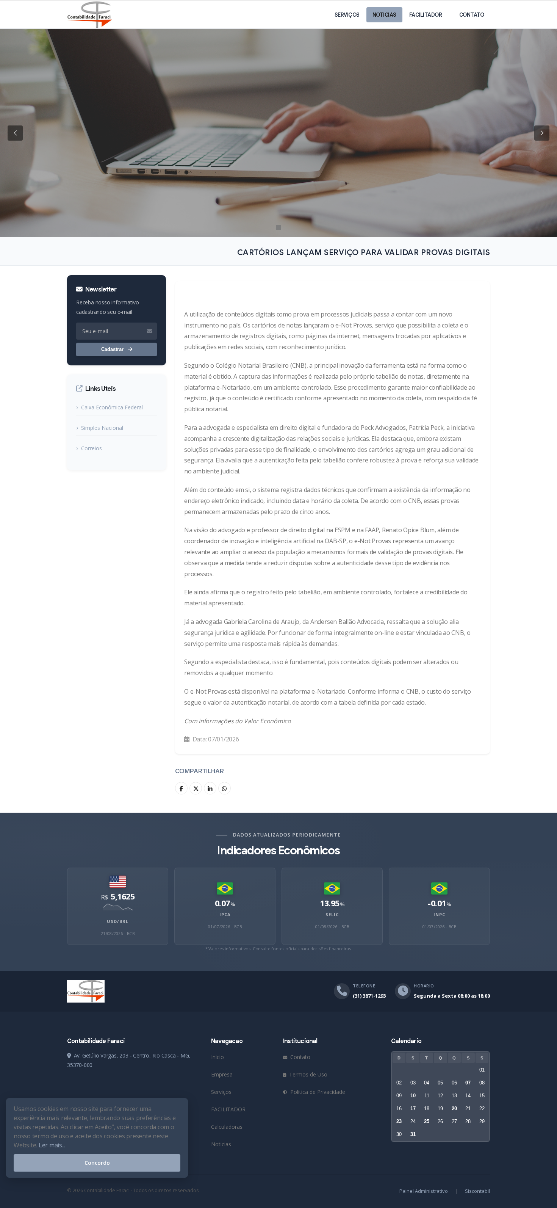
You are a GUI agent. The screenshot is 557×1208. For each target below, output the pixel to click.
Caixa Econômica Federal (112, 407)
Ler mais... (52, 1145)
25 (426, 1121)
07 (468, 1083)
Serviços (347, 14)
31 (413, 1134)
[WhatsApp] (224, 788)
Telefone (364, 986)
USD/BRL (117, 921)
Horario (424, 986)
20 (454, 1108)
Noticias (384, 14)
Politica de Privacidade (317, 1091)
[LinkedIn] (210, 788)
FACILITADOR (425, 14)
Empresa (222, 1074)
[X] (195, 788)
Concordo (97, 1162)
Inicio (217, 1057)
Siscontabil (477, 1191)
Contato (471, 14)
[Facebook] (181, 788)
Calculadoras (227, 1126)
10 (413, 1095)
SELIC (332, 914)
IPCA (225, 914)
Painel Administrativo (423, 1191)
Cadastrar (113, 349)
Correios (91, 448)
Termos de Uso (307, 1074)
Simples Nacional (102, 427)
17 (413, 1108)
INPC (439, 914)
